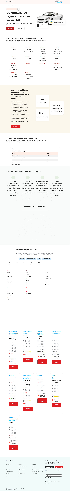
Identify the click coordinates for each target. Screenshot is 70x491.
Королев (27, 274)
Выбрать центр (20, 28)
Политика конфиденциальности (38, 469)
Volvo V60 (57, 56)
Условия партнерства (23, 466)
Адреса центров (9, 471)
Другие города (46, 258)
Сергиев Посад (10, 293)
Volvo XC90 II (28, 78)
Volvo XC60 (57, 63)
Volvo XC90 (27, 72)
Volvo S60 (42, 47)
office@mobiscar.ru (59, 462)
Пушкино (47, 284)
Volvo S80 (57, 47)
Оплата (33, 466)
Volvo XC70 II (14, 74)
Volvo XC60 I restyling (57, 67)
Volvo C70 (13, 47)
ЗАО (9, 264)
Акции (7, 475)
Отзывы (20, 464)
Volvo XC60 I (57, 65)
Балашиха (9, 272)
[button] (58, 2)
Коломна (27, 272)
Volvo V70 (13, 63)
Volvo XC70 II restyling (13, 76)
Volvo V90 (27, 63)
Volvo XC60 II (57, 69)
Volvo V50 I (43, 58)
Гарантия (34, 464)
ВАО (9, 262)
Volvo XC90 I (28, 74)
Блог (7, 466)
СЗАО (24, 262)
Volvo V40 (27, 56)
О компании (8, 464)
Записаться (10, 28)
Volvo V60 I (57, 58)
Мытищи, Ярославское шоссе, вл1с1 (56, 377)
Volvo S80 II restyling (57, 51)
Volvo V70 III (13, 67)
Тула (39, 258)
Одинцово (47, 276)
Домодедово (9, 276)
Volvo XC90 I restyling (28, 76)
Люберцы (28, 280)
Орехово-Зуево (48, 278)
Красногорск (28, 276)
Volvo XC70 (13, 72)
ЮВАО (38, 262)
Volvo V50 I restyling (43, 60)
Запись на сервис (13, 367)
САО (16, 262)
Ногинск (46, 272)
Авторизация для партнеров (37, 471)
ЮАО (31, 264)
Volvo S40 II (28, 49)
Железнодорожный (10, 280)
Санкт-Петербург (31, 258)
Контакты (8, 469)
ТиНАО (24, 264)
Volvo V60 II (57, 60)
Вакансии (20, 475)
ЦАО (31, 262)
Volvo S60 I (43, 49)
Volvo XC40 (42, 63)
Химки (8, 299)
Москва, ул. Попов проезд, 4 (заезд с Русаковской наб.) (27, 377)
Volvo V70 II (13, 65)
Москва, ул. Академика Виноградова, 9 (40, 333)
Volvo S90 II (13, 58)
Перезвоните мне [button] (49, 467)
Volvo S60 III (43, 53)
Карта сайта (34, 473)
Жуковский (9, 282)
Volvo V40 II (28, 58)
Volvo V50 (42, 56)
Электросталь (28, 293)
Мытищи (27, 284)
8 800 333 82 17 (58, 0)
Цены (7, 473)
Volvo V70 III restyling (13, 69)
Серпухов (9, 295)
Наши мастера (21, 473)
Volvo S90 (13, 56)
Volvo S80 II (57, 49)
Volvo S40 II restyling (28, 51)
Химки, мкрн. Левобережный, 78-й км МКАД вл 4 (13, 419)
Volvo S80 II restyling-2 (57, 53)
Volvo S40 (27, 47)
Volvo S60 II (43, 51)
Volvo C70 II (13, 49)
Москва (22, 258)
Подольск (47, 282)
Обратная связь (22, 469)
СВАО (17, 264)
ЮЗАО (39, 264)
